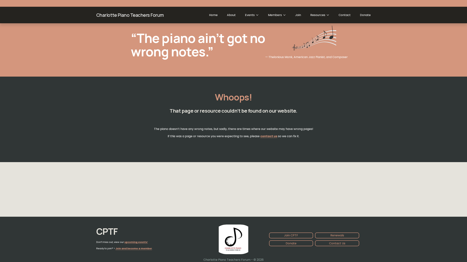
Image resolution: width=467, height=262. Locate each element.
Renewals (337, 235)
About (231, 15)
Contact (345, 15)
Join (298, 15)
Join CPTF (291, 235)
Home (213, 15)
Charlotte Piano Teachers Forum (130, 15)
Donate (365, 15)
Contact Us (337, 243)
